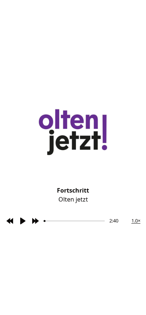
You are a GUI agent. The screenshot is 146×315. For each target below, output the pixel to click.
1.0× (135, 220)
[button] (10, 221)
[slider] (75, 221)
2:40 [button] (113, 220)
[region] (63, 221)
